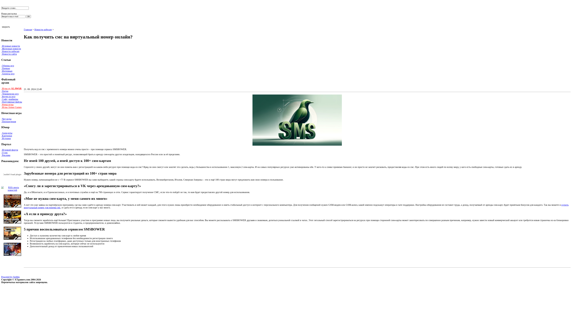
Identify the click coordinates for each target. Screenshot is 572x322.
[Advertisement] (272, 66)
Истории (6, 138)
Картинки (6, 135)
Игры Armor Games (11, 107)
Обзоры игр (7, 65)
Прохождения (8, 121)
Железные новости (11, 48)
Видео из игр (8, 96)
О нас (4, 152)
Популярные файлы (11, 102)
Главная (28, 29)
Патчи (4, 91)
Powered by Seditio (10, 277)
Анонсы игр (7, 73)
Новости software (10, 51)
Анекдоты (6, 133)
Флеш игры (7, 104)
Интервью (6, 71)
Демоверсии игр (10, 94)
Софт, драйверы (9, 99)
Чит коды (6, 119)
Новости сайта (9, 54)
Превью (5, 68)
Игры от (11, 88)
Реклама (5, 155)
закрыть (5, 26)
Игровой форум (9, 150)
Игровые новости (10, 46)
